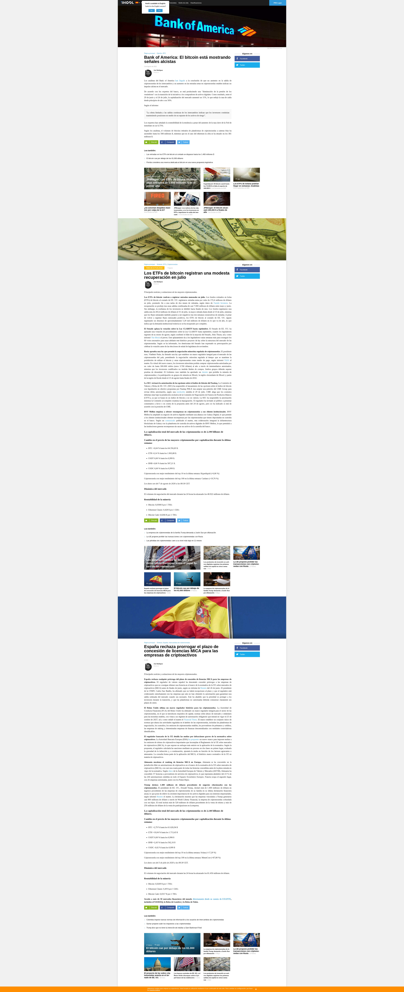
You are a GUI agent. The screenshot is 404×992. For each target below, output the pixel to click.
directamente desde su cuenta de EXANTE (212, 899)
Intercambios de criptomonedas (179, 642)
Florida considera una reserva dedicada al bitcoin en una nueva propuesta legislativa (179, 162)
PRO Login (278, 3)
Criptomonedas (172, 264)
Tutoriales (173, 3)
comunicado (170, 420)
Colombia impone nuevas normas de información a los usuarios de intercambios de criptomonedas (185, 920)
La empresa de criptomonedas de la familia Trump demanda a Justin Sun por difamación (181, 533)
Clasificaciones (196, 3)
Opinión (159, 53)
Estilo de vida (183, 3)
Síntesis (159, 264)
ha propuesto (193, 739)
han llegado (180, 80)
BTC (164, 53)
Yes (159, 10)
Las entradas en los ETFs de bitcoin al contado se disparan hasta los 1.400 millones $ (180, 154)
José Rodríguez (158, 70)
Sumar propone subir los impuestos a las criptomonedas (168, 924)
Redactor (156, 72)
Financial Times (190, 719)
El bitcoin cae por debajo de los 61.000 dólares (164, 158)
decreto (205, 372)
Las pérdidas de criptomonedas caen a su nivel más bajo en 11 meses (174, 541)
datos (171, 771)
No (152, 10)
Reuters (204, 688)
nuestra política (155, 990)
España (165, 642)
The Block (155, 337)
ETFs (165, 264)
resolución (181, 392)
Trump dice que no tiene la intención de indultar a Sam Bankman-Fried (174, 928)
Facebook (243, 59)
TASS (226, 360)
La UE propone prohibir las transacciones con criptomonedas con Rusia (174, 537)
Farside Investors (221, 303)
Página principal (149, 53)
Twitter (242, 65)
